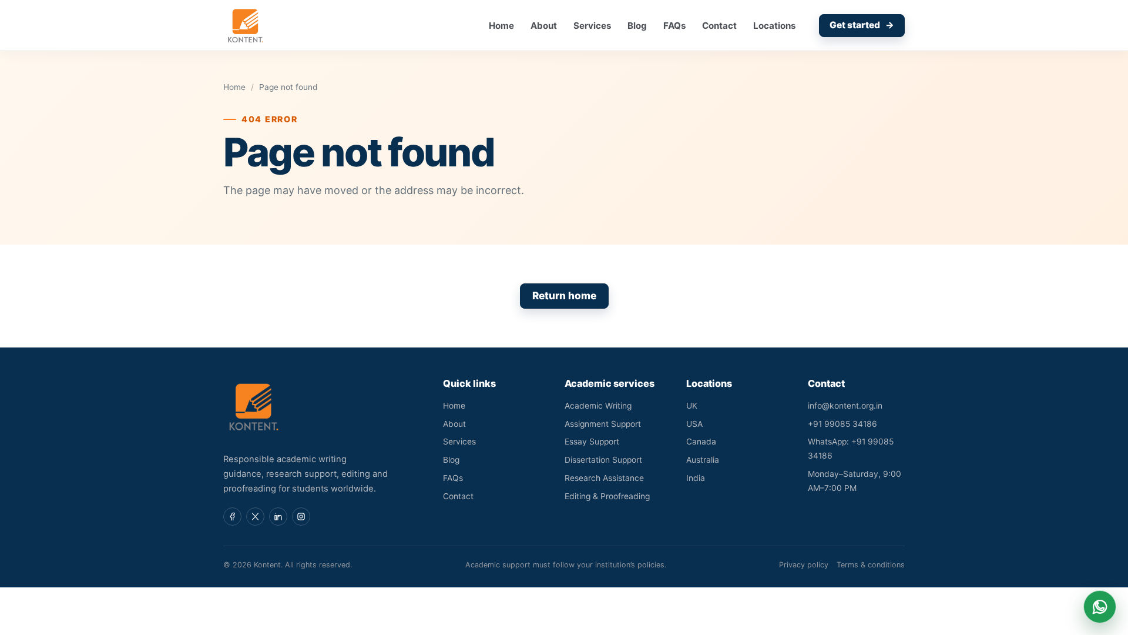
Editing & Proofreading (607, 496)
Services (592, 25)
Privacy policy (803, 564)
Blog (637, 25)
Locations (774, 25)
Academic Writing (598, 405)
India (695, 478)
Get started (862, 25)
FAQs (674, 25)
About (544, 25)
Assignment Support (603, 424)
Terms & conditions (871, 564)
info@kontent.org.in (845, 405)
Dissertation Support (603, 459)
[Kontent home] (245, 25)
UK (691, 405)
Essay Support (592, 441)
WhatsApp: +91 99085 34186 (851, 448)
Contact (719, 25)
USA (694, 424)
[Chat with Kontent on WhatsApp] (1099, 606)
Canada (701, 441)
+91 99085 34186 (842, 424)
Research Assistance (604, 478)
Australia (702, 459)
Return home (564, 295)
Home (501, 25)
